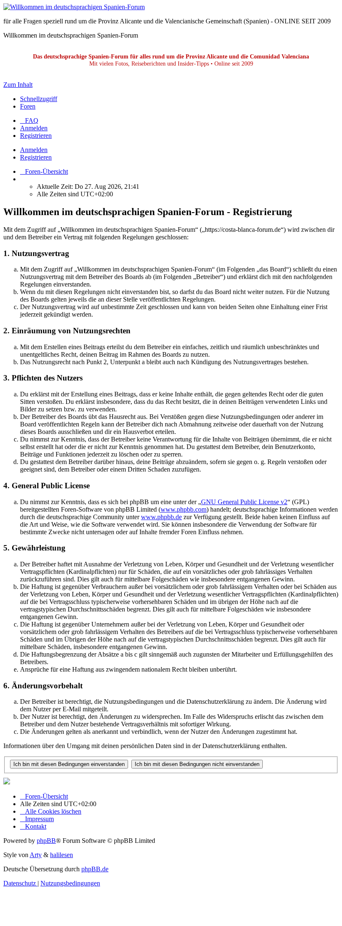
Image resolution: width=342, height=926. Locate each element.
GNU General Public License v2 (244, 501)
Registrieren (36, 157)
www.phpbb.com (183, 509)
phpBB (46, 840)
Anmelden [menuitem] (34, 128)
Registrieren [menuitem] (36, 135)
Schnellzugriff (38, 98)
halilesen (61, 854)
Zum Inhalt (18, 84)
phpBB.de (94, 869)
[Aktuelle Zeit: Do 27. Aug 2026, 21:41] (22, 179)
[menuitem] (29, 120)
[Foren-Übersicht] (74, 6)
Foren (27, 106)
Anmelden (34, 149)
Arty (36, 854)
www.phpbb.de (161, 516)
